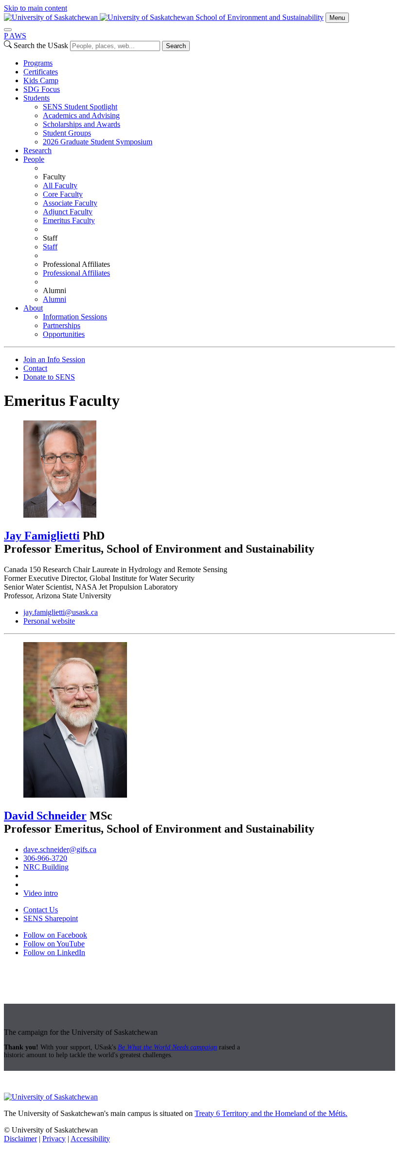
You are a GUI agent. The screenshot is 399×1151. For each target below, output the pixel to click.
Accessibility (90, 1138)
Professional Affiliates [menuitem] (76, 264)
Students (36, 98)
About (33, 308)
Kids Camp (40, 80)
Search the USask (41, 45)
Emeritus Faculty (69, 220)
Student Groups (67, 133)
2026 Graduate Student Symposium (97, 142)
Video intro (40, 893)
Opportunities (64, 334)
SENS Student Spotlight (80, 107)
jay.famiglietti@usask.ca (60, 612)
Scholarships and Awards (81, 124)
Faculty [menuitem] (54, 177)
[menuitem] (209, 63)
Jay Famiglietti (42, 535)
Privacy (54, 1138)
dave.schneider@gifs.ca (59, 849)
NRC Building (46, 867)
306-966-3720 (45, 858)
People (33, 159)
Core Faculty (63, 194)
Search (176, 46)
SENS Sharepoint (50, 918)
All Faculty (60, 185)
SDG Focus (41, 89)
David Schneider (45, 815)
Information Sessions (75, 317)
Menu (337, 17)
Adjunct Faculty (67, 212)
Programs (38, 63)
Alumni (54, 299)
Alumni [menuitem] (54, 290)
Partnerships (61, 325)
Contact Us (40, 910)
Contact (35, 368)
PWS (15, 36)
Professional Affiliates (76, 273)
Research (37, 150)
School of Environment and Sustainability (260, 17)
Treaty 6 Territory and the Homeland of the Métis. (271, 1113)
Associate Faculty (70, 203)
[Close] (8, 29)
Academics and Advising (81, 115)
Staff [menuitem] (50, 238)
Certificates (40, 72)
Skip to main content (35, 8)
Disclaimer (20, 1138)
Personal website (49, 621)
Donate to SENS (49, 377)
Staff (50, 247)
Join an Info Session (54, 359)
